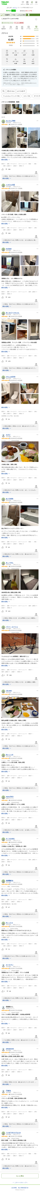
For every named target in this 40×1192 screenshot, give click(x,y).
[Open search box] (3, 91)
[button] (6, 109)
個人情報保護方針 (23, 1187)
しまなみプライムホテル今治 (9, 18)
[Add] (36, 19)
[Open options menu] (37, 121)
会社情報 (14, 1187)
